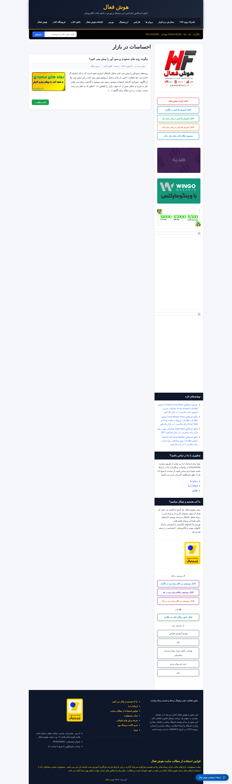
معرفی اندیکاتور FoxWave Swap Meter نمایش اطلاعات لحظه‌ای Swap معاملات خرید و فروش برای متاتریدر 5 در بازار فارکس (178, 408)
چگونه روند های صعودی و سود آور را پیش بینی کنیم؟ (118, 58)
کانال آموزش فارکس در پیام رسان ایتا (178, 127)
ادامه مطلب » (40, 102)
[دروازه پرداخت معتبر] (192, 564)
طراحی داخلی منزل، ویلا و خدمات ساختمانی (178, 653)
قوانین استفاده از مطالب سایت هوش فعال (176, 761)
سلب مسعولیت (131, 715)
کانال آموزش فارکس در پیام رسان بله (178, 118)
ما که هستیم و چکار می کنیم (125, 701)
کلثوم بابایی (107, 66)
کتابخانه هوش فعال (94, 22)
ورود (136, 730)
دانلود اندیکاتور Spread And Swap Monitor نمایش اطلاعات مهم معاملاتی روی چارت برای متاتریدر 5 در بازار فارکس (179, 440)
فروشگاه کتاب (59, 22)
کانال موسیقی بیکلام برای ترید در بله (178, 592)
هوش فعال (116, 7)
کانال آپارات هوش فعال (178, 101)
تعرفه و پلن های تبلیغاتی (127, 720)
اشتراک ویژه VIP (187, 22)
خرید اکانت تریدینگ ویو (128, 725)
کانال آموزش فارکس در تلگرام (178, 110)
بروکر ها (149, 22)
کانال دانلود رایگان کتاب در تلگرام (178, 617)
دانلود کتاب (76, 22)
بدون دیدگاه (95, 66)
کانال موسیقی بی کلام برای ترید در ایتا (178, 601)
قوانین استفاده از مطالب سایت (124, 711)
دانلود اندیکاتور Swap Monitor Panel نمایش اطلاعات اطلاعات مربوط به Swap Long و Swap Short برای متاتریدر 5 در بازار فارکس (179, 420)
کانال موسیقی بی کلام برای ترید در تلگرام (178, 584)
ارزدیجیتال (123, 22)
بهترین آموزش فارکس (178, 633)
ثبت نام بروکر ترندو (178, 664)
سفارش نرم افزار (166, 22)
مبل (178, 642)
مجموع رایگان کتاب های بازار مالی (178, 136)
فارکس (137, 22)
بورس (111, 22)
